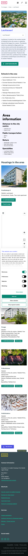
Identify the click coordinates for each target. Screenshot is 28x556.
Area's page (18, 341)
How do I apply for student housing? (10, 492)
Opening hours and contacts (8, 480)
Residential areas (5, 497)
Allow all (14, 296)
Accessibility (10, 545)
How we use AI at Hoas (21, 548)
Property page (6, 205)
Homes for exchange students (9, 503)
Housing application (6, 515)
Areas (10, 7)
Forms (3, 524)
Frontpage (4, 7)
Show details (19, 292)
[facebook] (2, 539)
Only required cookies (14, 304)
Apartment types (5, 500)
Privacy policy (23, 545)
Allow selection (14, 300)
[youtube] (8, 539)
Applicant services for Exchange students (12, 518)
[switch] (24, 276)
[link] (18, 2)
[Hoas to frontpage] (4, 2)
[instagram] (5, 539)
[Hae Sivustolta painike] (22, 2)
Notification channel (8, 548)
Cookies (16, 545)
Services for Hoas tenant (7, 495)
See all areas (9, 446)
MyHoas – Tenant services (8, 521)
